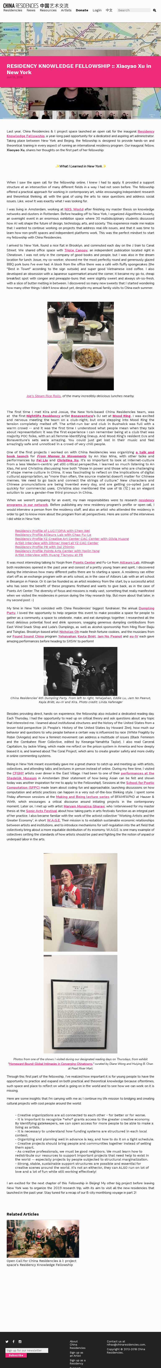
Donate (82, 10)
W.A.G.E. (54, 820)
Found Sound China (28, 636)
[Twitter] (6, 1342)
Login (97, 10)
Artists (66, 10)
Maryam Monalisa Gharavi (84, 806)
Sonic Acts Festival (41, 811)
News (31, 10)
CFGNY (18, 773)
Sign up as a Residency (78, 1362)
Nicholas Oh (69, 632)
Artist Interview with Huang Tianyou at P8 (49, 555)
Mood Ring (122, 416)
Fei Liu (42, 460)
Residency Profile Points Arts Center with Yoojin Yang (57, 551)
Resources (48, 10)
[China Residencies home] (36, 5)
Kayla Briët (87, 636)
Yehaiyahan (67, 636)
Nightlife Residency (43, 416)
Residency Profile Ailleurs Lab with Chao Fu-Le (53, 535)
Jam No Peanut (110, 636)
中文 (109, 10)
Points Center (84, 562)
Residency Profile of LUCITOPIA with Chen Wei (52, 531)
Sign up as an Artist (76, 1354)
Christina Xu (67, 460)
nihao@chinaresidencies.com (126, 1344)
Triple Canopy (76, 250)
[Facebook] (13, 1342)
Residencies (12, 10)
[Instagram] (20, 1342)
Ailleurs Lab (129, 562)
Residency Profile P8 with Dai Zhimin (44, 547)
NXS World (74, 209)
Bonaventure (82, 416)
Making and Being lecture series (82, 797)
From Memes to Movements (61, 456)
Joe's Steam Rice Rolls (44, 396)
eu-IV (134, 636)
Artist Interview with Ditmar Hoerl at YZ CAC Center (57, 543)
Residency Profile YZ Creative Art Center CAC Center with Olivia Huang (72, 539)
